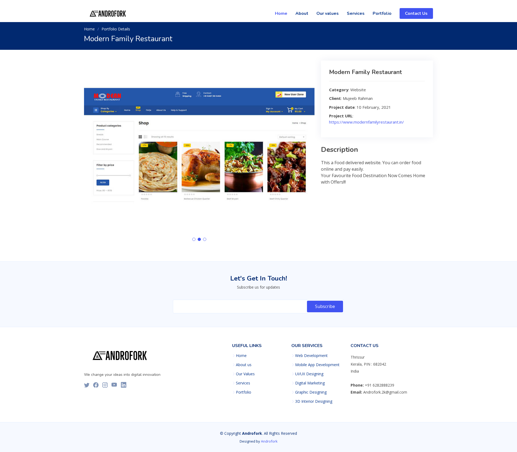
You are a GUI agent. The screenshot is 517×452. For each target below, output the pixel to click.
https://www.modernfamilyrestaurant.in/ (366, 122)
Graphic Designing (311, 392)
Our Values (245, 374)
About (301, 13)
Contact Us (416, 13)
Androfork (269, 441)
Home (281, 13)
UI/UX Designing (309, 374)
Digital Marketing (310, 383)
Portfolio (382, 13)
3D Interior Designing (313, 401)
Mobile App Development (317, 365)
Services (356, 13)
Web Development (311, 356)
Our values (327, 13)
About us (243, 365)
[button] (193, 239)
